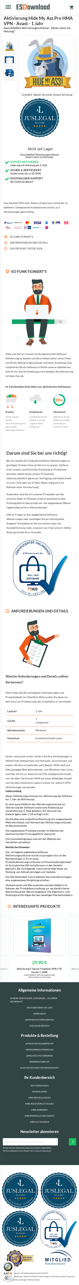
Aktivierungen (39, 1085)
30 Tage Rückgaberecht (39, 1043)
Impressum (39, 1013)
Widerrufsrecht (39, 1061)
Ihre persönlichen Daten (40, 1115)
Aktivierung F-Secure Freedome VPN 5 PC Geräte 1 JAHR (39, 970)
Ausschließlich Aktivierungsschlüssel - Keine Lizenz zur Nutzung (37, 29)
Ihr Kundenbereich (39, 1077)
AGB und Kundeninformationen (39, 1067)
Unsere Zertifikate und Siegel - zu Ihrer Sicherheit (33, 1000)
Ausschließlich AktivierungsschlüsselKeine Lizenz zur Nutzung (39, 156)
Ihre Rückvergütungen (39, 1103)
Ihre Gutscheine (39, 1121)
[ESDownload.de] (33, 7)
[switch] (8, 1278)
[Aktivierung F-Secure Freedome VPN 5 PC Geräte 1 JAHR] (39, 936)
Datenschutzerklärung (39, 1019)
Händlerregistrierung (40, 1049)
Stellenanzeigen (39, 1025)
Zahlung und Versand (39, 1055)
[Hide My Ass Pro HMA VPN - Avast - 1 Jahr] (9, 46)
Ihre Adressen (39, 1109)
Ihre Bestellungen (39, 1097)
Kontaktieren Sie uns (39, 1007)
